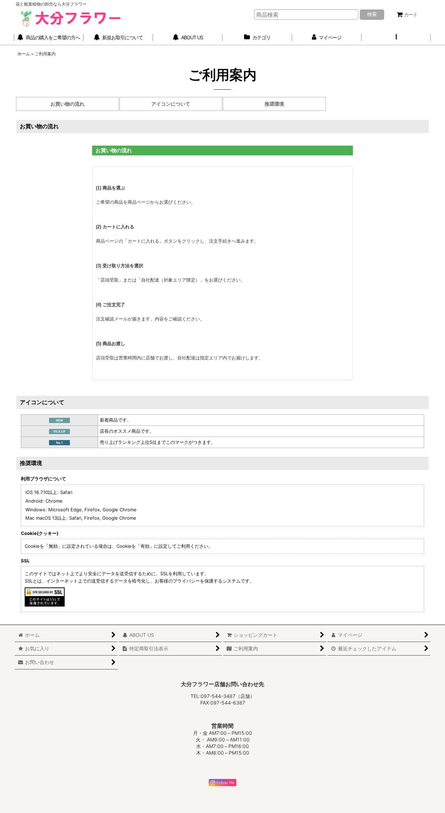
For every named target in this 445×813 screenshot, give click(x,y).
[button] (396, 38)
